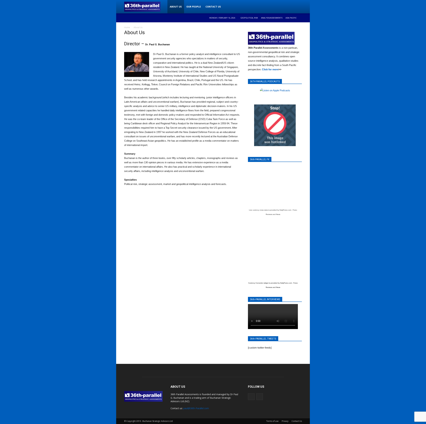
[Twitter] (259, 396)
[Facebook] (251, 396)
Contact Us (297, 421)
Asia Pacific (291, 17)
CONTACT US (213, 6)
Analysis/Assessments (271, 17)
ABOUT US (176, 6)
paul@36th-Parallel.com (196, 408)
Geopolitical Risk (249, 17)
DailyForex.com (285, 210)
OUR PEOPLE (193, 6)
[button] (298, 7)
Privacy (285, 421)
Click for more (270, 69)
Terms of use (272, 421)
